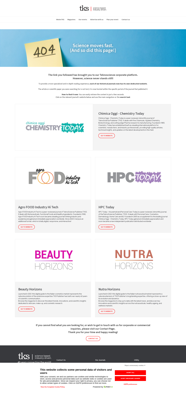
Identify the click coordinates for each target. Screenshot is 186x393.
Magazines (71, 19)
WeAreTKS (60, 19)
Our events (83, 19)
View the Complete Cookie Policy (53, 387)
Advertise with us (96, 19)
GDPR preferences (130, 384)
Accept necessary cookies (130, 378)
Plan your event (112, 19)
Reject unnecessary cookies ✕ (135, 365)
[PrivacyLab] (108, 387)
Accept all (130, 373)
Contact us (126, 19)
